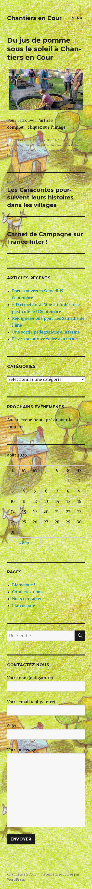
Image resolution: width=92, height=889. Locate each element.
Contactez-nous (27, 591)
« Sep (23, 542)
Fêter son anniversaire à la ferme (45, 338)
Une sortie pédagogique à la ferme (46, 332)
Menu (77, 18)
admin (20, 140)
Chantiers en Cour (34, 18)
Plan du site (23, 605)
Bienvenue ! (23, 584)
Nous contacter (27, 598)
